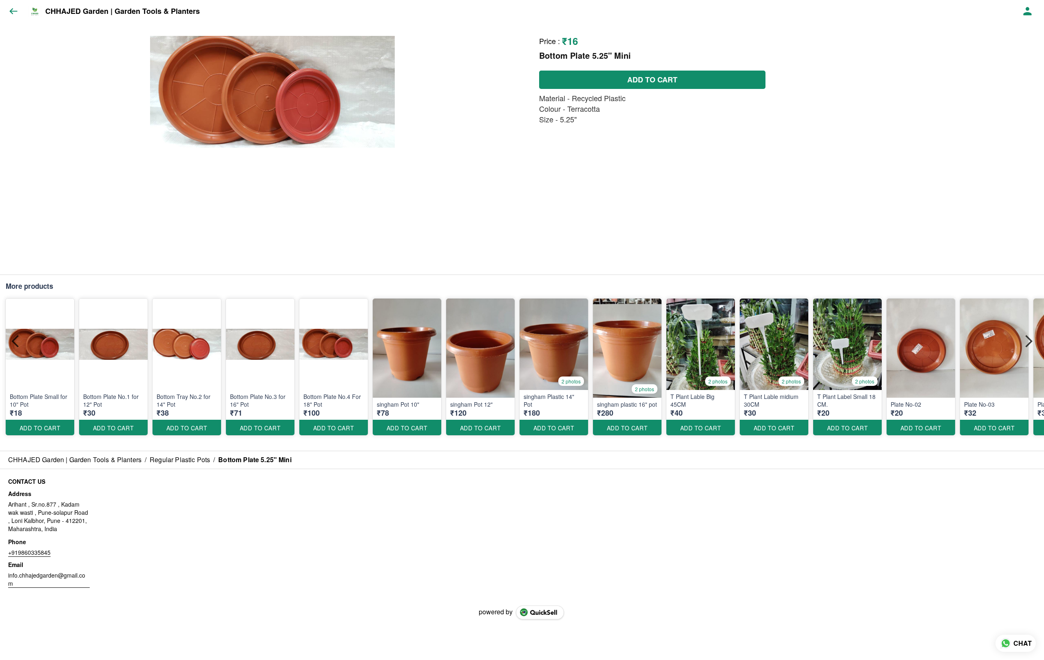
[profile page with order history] (1028, 11)
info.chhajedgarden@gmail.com (46, 579)
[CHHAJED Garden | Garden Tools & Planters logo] (35, 11)
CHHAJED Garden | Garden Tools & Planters (122, 11)
